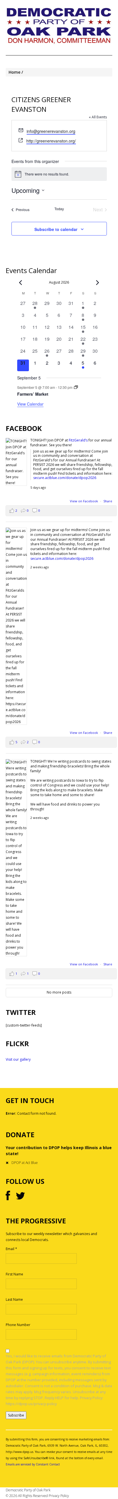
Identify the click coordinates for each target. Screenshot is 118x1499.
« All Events (98, 117)
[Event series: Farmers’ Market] (76, 387)
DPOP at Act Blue (24, 1162)
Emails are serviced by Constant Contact (33, 1464)
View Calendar (30, 404)
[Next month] (97, 282)
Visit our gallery (18, 1059)
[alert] (59, 174)
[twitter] (20, 1196)
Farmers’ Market (32, 394)
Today (59, 209)
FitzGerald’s (78, 440)
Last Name (14, 1299)
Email (11, 1248)
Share (107, 501)
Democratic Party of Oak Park (28, 1490)
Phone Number (18, 1324)
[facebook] (8, 1196)
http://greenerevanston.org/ (51, 141)
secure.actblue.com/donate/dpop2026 (64, 477)
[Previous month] (20, 282)
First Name (14, 1274)
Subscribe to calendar (55, 229)
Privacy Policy (59, 1495)
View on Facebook (84, 501)
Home (14, 72)
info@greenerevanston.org (51, 131)
